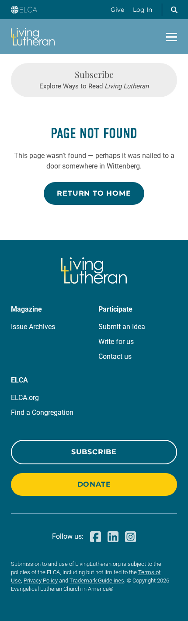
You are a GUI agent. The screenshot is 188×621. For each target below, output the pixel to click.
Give (117, 10)
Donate (94, 484)
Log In (142, 10)
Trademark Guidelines (97, 580)
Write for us (116, 341)
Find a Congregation (42, 412)
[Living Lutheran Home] (33, 37)
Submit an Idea (121, 327)
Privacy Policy (41, 580)
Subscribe (94, 452)
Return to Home (94, 193)
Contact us (115, 356)
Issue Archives (33, 327)
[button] (174, 9)
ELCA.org (25, 397)
